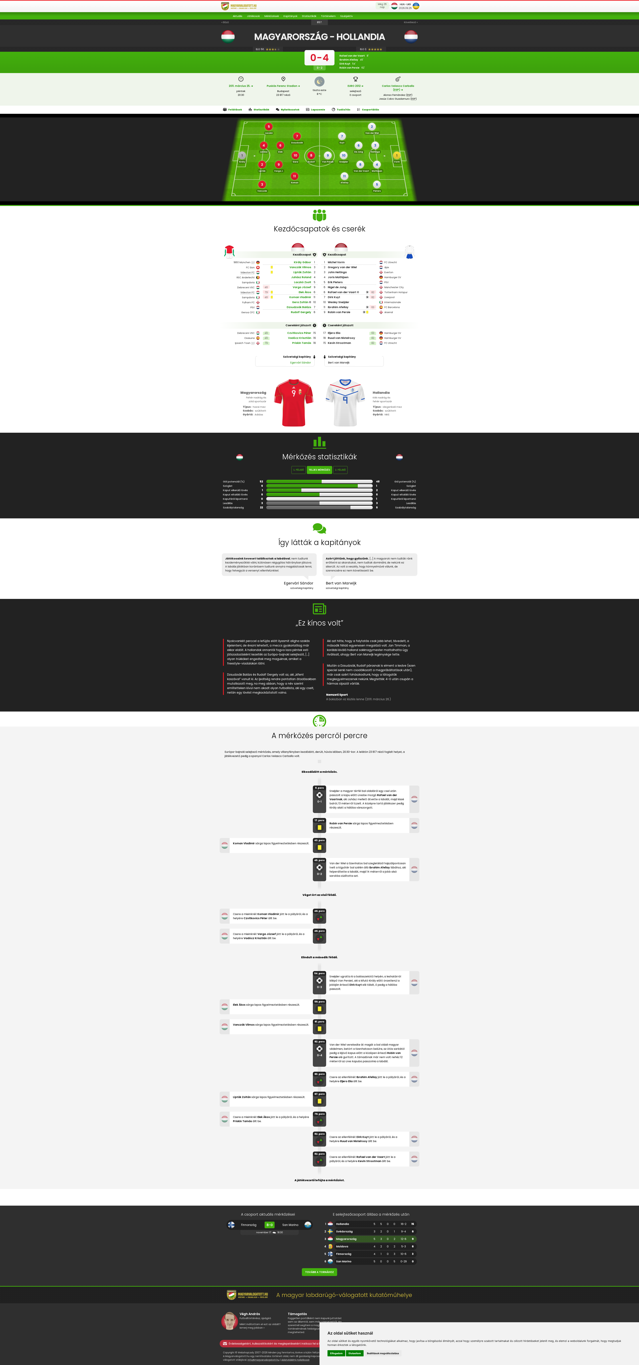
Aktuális (237, 16)
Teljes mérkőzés (319, 470)
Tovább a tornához (319, 1272)
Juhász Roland (301, 277)
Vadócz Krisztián (299, 338)
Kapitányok (290, 16)
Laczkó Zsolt (302, 282)
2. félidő (340, 470)
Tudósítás (343, 109)
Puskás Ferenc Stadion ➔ (283, 86)
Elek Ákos (305, 292)
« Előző (225, 22)
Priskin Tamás (301, 343)
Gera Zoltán (300, 302)
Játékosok (253, 16)
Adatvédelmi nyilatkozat (295, 1360)
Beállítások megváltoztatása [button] (383, 1353)
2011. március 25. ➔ (241, 86)
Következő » (411, 22)
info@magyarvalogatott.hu (263, 1360)
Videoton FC (247, 272)
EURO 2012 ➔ (355, 86)
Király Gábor (302, 262)
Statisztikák (309, 16)
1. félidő (298, 470)
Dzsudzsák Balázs (299, 307)
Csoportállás (370, 109)
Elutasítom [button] (355, 1353)
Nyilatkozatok (290, 109)
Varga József (302, 287)
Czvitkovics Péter (299, 333)
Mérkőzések (271, 16)
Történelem (328, 16)
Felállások (235, 109)
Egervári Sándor (300, 362)
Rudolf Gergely (301, 312)
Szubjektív (346, 16)
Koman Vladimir (300, 297)
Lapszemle (318, 109)
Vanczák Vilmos (300, 267)
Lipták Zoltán (302, 272)
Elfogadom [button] (336, 1353)
